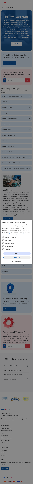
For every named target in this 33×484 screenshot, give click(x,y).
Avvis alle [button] (17, 257)
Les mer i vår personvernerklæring (18, 234)
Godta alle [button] (17, 253)
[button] (16, 261)
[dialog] (16, 242)
